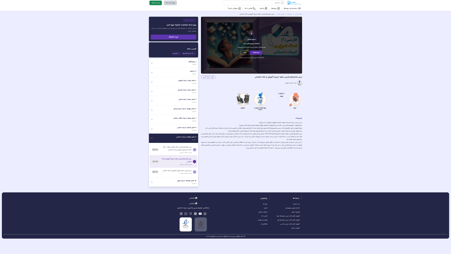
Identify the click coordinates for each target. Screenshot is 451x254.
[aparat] (195, 214)
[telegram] (190, 214)
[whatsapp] (205, 214)
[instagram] (181, 214)
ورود (245, 53)
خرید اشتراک (155, 3)
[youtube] (200, 214)
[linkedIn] (185, 214)
